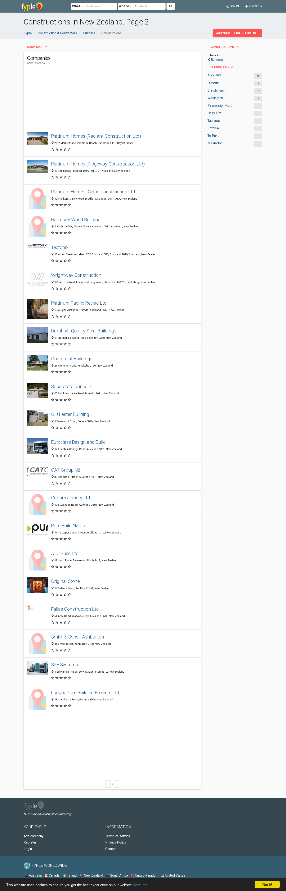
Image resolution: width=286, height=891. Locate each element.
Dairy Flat (214, 113)
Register (255, 6)
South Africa (118, 875)
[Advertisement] (103, 97)
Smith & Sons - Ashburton (77, 637)
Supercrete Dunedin (71, 386)
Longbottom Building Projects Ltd (85, 692)
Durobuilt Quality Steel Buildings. (84, 330)
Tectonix (59, 247)
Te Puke (213, 136)
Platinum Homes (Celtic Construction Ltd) (94, 191)
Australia (35, 875)
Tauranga (213, 121)
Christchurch (216, 90)
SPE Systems (64, 664)
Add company (34, 836)
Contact (110, 849)
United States (175, 875)
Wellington (215, 98)
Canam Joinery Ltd (70, 497)
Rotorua (213, 128)
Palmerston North (220, 106)
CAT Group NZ (66, 470)
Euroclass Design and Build (78, 442)
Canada (53, 875)
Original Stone (65, 581)
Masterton (215, 143)
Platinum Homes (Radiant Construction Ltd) (96, 136)
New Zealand (93, 875)
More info (140, 884)
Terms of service (117, 836)
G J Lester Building (70, 414)
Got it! (267, 884)
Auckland (214, 75)
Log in (234, 6)
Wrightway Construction (76, 275)
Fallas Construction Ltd (75, 609)
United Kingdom (146, 875)
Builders (217, 60)
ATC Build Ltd (65, 553)
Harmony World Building (75, 219)
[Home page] (32, 6)
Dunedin (213, 83)
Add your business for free (237, 33)
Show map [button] (35, 47)
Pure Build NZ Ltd (68, 525)
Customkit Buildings (71, 358)
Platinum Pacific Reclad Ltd (79, 303)
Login (28, 849)
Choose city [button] (220, 67)
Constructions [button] (223, 47)
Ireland (71, 875)
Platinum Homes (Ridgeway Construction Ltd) (98, 164)
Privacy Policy (115, 842)
